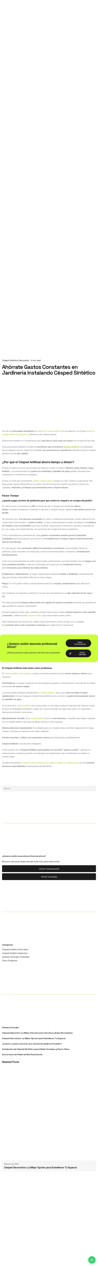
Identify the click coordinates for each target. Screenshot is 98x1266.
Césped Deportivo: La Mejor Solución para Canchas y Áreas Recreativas (37, 1033)
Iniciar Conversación (49, 868)
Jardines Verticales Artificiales (15, 956)
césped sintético (35, 615)
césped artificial (24, 705)
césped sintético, (71, 447)
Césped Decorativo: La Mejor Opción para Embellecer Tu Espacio (34, 1038)
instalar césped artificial (43, 481)
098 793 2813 (73, 76)
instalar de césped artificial (49, 431)
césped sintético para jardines (18, 673)
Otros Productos (9, 960)
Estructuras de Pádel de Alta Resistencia (22, 1054)
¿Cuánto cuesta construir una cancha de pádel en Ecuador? (32, 1043)
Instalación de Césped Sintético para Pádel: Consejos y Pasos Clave (35, 1049)
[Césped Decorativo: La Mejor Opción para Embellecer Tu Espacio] (49, 1113)
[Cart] (92, 76)
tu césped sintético (46, 692)
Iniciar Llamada (49, 876)
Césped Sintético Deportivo (15, 953)
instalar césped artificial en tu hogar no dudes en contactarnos (50, 763)
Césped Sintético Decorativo (15, 360)
